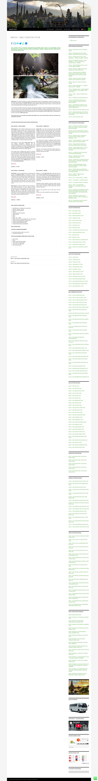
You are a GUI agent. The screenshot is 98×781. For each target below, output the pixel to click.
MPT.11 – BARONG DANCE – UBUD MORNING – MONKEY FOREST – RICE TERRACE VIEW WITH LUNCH (79, 90)
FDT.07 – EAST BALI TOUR (74, 225)
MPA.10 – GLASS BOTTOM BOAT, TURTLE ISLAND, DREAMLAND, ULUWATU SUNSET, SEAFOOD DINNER (78, 165)
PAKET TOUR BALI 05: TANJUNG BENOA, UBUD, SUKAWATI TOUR (77, 632)
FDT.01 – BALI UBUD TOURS (74, 210)
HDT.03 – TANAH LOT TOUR (74, 262)
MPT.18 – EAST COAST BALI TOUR (76, 116)
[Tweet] (20, 43)
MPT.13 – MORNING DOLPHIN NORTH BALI (78, 97)
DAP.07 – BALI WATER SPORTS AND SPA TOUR (78, 500)
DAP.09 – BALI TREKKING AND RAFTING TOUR (79, 506)
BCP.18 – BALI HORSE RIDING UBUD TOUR (78, 348)
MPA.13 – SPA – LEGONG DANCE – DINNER (78, 177)
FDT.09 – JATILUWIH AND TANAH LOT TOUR (78, 230)
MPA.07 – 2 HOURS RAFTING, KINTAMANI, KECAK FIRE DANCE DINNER (78, 153)
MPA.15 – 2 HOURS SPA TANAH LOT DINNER (78, 182)
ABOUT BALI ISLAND (50, 29)
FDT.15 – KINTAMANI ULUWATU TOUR (77, 244)
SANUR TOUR (13, 29)
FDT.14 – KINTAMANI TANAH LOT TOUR (77, 242)
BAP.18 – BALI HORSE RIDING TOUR (76, 426)
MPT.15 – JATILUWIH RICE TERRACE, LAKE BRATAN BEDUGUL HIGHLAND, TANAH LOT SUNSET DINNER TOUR (78, 106)
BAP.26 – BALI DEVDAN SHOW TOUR (77, 447)
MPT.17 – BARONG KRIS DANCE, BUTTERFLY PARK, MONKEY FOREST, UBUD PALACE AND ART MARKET (78, 113)
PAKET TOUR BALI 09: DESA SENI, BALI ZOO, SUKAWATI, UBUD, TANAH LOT (78, 646)
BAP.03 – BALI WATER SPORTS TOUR (76, 390)
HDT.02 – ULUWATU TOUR (74, 259)
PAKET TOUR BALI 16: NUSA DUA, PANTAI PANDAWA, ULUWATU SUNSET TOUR (78, 674)
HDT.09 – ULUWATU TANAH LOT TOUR (77, 276)
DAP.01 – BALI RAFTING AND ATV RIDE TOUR (78, 481)
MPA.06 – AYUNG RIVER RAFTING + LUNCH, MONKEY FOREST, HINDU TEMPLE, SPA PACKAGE (78, 149)
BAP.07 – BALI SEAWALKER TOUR (76, 400)
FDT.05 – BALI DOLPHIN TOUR (75, 220)
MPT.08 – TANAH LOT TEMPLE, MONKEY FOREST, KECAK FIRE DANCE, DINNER (77, 79)
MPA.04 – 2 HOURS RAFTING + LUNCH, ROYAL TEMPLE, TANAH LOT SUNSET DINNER (79, 141)
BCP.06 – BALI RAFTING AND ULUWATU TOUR (78, 307)
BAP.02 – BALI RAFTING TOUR (75, 388)
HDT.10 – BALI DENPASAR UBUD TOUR (77, 278)
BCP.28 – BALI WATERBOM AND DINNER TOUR (79, 376)
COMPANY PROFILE (58, 29)
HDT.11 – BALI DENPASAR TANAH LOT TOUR (78, 281)
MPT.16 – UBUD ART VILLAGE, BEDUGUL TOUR (79, 109)
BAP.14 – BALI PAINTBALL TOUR (75, 417)
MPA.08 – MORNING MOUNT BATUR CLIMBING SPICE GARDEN (76, 156)
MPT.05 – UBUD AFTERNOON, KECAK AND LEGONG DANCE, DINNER (78, 66)
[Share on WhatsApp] (23, 43)
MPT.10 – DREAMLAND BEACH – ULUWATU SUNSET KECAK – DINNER (78, 86)
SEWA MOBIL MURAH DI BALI (75, 614)
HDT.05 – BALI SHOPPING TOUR (75, 266)
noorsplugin (24, 779)
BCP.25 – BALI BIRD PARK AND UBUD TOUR (78, 368)
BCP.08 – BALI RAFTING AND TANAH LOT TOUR (79, 313)
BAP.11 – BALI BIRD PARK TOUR (75, 410)
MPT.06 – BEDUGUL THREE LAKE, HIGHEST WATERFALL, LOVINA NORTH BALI (78, 69)
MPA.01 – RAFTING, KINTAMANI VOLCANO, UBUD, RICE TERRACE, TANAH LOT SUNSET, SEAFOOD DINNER (78, 127)
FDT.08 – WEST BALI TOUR (74, 227)
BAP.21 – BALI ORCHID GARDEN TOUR (77, 434)
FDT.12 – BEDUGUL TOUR (74, 237)
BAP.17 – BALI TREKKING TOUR (75, 424)
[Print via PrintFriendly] (17, 43)
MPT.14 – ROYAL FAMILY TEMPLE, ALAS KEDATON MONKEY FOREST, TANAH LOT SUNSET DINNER (77, 101)
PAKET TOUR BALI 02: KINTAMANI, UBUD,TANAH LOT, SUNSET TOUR (76, 621)
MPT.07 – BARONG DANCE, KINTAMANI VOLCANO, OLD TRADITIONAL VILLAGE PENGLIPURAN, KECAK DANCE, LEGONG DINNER (77, 74)
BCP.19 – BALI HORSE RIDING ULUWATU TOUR (79, 350)
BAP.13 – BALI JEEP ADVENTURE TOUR (77, 414)
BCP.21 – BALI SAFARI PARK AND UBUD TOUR (78, 356)
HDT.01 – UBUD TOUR (73, 257)
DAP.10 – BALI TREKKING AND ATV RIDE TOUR (79, 508)
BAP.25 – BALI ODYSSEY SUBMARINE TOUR (20, 257)
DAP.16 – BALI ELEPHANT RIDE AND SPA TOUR (79, 526)
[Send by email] (15, 43)
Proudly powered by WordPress (32, 779)
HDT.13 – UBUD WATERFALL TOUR (76, 286)
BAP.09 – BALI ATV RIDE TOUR (75, 405)
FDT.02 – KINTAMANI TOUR (74, 213)
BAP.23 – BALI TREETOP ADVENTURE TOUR (20, 262)
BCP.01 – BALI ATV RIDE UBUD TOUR (76, 295)
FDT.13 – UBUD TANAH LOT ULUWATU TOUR (78, 239)
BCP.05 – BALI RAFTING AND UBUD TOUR (78, 304)
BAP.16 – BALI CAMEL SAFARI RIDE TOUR (77, 422)
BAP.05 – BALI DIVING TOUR (75, 395)
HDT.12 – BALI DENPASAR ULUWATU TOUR (78, 283)
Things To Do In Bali (76, 29)
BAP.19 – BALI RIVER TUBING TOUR (76, 429)
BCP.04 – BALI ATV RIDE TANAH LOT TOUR (78, 302)
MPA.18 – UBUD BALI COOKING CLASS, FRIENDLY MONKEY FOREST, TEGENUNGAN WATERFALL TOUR (78, 197)
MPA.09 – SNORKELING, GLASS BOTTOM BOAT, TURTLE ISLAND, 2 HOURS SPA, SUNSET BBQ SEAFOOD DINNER (79, 161)
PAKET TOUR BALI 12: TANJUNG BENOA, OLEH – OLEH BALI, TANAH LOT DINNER (79, 657)
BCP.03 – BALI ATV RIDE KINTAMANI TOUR (78, 300)
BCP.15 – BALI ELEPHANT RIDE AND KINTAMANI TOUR (76, 338)
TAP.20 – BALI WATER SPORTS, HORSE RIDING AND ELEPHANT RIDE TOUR (78, 605)
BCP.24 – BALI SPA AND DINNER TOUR (77, 366)
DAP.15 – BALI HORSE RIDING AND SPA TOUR (78, 524)
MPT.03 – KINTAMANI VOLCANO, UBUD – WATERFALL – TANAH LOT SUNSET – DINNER (78, 57)
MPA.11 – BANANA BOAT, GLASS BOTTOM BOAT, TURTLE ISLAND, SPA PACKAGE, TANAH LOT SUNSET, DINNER (79, 170)
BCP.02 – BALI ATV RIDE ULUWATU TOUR (77, 297)
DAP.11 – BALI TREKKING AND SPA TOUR (77, 511)
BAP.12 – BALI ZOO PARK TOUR (75, 412)
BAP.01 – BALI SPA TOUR (74, 386)
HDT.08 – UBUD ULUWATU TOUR (76, 274)
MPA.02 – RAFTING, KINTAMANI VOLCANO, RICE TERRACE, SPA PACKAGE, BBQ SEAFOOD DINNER (79, 132)
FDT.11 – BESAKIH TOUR (74, 234)
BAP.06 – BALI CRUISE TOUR (75, 398)
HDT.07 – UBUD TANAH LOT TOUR (76, 271)
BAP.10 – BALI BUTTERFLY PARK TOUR (77, 407)
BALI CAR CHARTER (67, 29)
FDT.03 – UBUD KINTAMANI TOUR (76, 215)
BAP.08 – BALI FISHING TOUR (75, 402)
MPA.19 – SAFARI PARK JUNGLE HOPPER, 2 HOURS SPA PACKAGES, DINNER (78, 201)
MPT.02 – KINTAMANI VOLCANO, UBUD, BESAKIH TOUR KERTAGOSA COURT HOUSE (78, 54)
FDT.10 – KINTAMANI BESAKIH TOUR (77, 232)
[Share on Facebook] (12, 43)
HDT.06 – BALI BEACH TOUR (75, 269)
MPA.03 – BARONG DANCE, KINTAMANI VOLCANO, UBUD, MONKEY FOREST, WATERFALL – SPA (77, 137)
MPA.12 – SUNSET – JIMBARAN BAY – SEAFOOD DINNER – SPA (77, 174)
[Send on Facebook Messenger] (26, 43)
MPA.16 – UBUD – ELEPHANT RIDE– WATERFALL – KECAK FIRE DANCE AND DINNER (77, 186)
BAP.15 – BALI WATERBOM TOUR (76, 419)
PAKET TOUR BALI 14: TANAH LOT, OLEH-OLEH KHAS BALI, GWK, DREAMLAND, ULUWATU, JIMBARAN (79, 665)
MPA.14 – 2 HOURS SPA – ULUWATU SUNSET (78, 180)
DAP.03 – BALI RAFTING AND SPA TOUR (77, 487)
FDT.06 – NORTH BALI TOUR (75, 222)
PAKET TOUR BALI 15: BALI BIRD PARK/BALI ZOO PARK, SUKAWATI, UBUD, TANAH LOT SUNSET (78, 670)
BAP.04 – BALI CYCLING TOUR (75, 393)
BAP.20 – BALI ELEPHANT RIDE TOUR (77, 431)
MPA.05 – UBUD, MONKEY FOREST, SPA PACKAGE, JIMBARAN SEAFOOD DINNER (78, 144)
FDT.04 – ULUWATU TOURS (74, 218)
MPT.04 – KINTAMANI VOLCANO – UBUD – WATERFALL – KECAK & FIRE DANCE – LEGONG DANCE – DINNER (78, 61)
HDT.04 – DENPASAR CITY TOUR (76, 264)
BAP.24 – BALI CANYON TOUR (75, 442)
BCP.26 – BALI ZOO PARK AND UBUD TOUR (78, 370)
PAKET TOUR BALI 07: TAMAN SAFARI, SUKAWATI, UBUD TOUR (77, 639)
